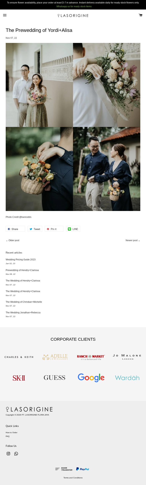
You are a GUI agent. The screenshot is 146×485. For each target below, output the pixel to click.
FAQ (8, 436)
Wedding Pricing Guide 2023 (21, 259)
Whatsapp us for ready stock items (74, 6)
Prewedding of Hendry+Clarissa (22, 270)
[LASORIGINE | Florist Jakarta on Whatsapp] (16, 456)
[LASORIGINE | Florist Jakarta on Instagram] (8, 456)
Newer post (131, 240)
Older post (14, 240)
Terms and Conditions (73, 478)
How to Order (11, 432)
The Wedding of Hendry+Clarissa (23, 280)
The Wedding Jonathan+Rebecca (23, 312)
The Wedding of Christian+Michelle (24, 302)
